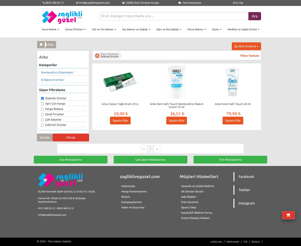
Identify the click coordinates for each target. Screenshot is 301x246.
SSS (245, 241)
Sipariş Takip (188, 207)
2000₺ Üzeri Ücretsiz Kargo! (142, 2)
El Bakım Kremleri (52, 79)
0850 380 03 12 (54, 2)
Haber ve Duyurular (133, 207)
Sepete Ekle (120, 120)
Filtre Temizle (249, 55)
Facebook (246, 177)
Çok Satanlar (53, 119)
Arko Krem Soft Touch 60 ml (233, 104)
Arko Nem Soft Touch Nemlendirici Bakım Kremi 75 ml (176, 105)
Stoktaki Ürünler (56, 98)
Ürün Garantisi (189, 202)
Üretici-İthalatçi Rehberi (195, 218)
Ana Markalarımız (70, 159)
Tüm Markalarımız (230, 159)
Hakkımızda (128, 186)
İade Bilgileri (188, 196)
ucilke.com (216, 241)
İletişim (125, 196)
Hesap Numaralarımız (134, 191)
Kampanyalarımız (131, 202)
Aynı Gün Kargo (55, 103)
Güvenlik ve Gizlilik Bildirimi (197, 186)
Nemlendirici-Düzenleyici (57, 72)
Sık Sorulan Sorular (192, 191)
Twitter (244, 190)
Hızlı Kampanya (191, 2)
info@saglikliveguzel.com (94, 2)
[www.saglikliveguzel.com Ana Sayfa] (41, 45)
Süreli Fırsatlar (54, 114)
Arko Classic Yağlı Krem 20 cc (120, 104)
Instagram (247, 203)
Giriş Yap (238, 2)
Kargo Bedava (54, 109)
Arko (51, 44)
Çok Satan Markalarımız (150, 159)
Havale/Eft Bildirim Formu (196, 212)
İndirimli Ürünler (55, 124)
